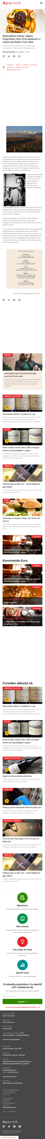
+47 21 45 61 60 (13, 1072)
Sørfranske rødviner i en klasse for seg (19, 414)
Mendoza (10, 67)
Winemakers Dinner (14, 70)
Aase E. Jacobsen (9, 1016)
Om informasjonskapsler (11, 1039)
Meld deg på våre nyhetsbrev (12, 1083)
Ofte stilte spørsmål (9, 1076)
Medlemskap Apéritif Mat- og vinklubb (16, 1064)
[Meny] (41, 3)
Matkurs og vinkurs (30, 65)
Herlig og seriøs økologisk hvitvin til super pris (22, 807)
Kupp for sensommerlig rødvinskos (17, 776)
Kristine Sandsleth (9, 52)
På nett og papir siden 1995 (12, 1048)
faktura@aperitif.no (9, 1107)
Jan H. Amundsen (9, 1022)
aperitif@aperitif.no (9, 1070)
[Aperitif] (11, 3)
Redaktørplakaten (23, 1035)
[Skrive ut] (19, 56)
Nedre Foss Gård (22, 67)
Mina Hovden (7, 1029)
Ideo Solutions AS (14, 1133)
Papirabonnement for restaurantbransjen (17, 1061)
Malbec (18, 65)
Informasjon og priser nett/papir (14, 1055)
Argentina (10, 65)
